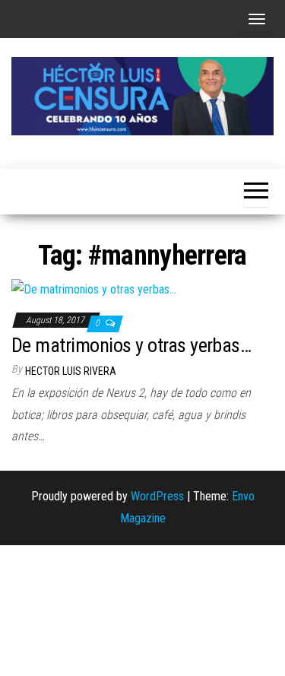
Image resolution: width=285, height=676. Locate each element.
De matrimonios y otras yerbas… (131, 345)
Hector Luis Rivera (70, 371)
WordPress (157, 496)
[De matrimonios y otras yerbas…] (93, 289)
